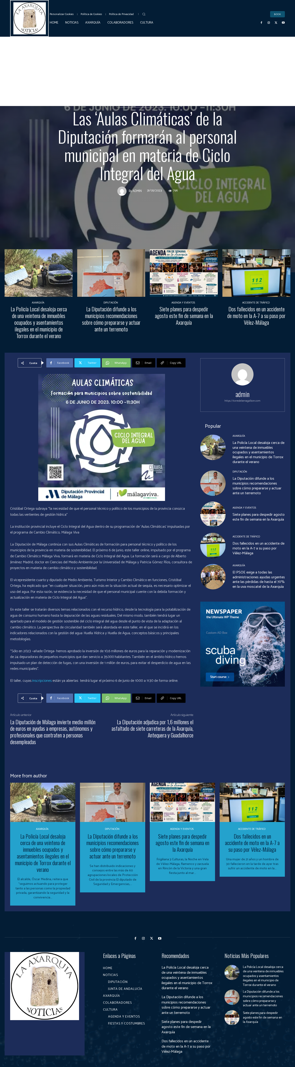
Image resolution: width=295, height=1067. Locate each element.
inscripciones (42, 681)
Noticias (144, 104)
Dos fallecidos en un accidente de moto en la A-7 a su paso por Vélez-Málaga (256, 315)
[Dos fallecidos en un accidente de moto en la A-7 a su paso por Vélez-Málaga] (256, 273)
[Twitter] (276, 22)
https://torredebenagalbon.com (242, 401)
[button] (144, 14)
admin (137, 191)
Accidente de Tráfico (256, 302)
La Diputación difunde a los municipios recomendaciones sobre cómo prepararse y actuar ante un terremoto (111, 319)
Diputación (167, 104)
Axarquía (38, 302)
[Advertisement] (147, 71)
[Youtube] (283, 22)
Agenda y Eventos (183, 302)
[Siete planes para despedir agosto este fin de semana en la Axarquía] (184, 273)
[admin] (123, 191)
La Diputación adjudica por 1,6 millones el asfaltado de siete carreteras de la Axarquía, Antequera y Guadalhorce (152, 728)
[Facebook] (261, 22)
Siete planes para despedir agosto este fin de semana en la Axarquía (184, 315)
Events (125, 104)
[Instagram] (268, 22)
